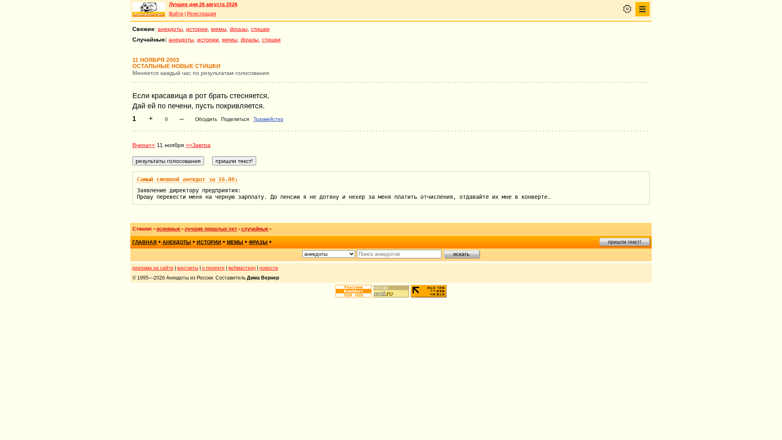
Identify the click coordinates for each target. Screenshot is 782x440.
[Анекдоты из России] (148, 9)
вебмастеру (242, 268)
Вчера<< (143, 145)
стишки (260, 29)
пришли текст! (624, 242)
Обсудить (206, 119)
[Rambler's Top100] (353, 291)
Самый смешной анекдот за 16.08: (187, 179)
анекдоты (170, 29)
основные (168, 229)
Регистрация (201, 14)
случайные (254, 229)
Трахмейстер (268, 119)
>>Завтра (198, 145)
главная (144, 242)
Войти (176, 14)
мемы (218, 29)
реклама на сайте (153, 268)
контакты (187, 268)
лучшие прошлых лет (211, 229)
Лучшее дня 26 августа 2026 (203, 4)
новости (268, 268)
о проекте (213, 268)
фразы (239, 29)
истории (197, 29)
